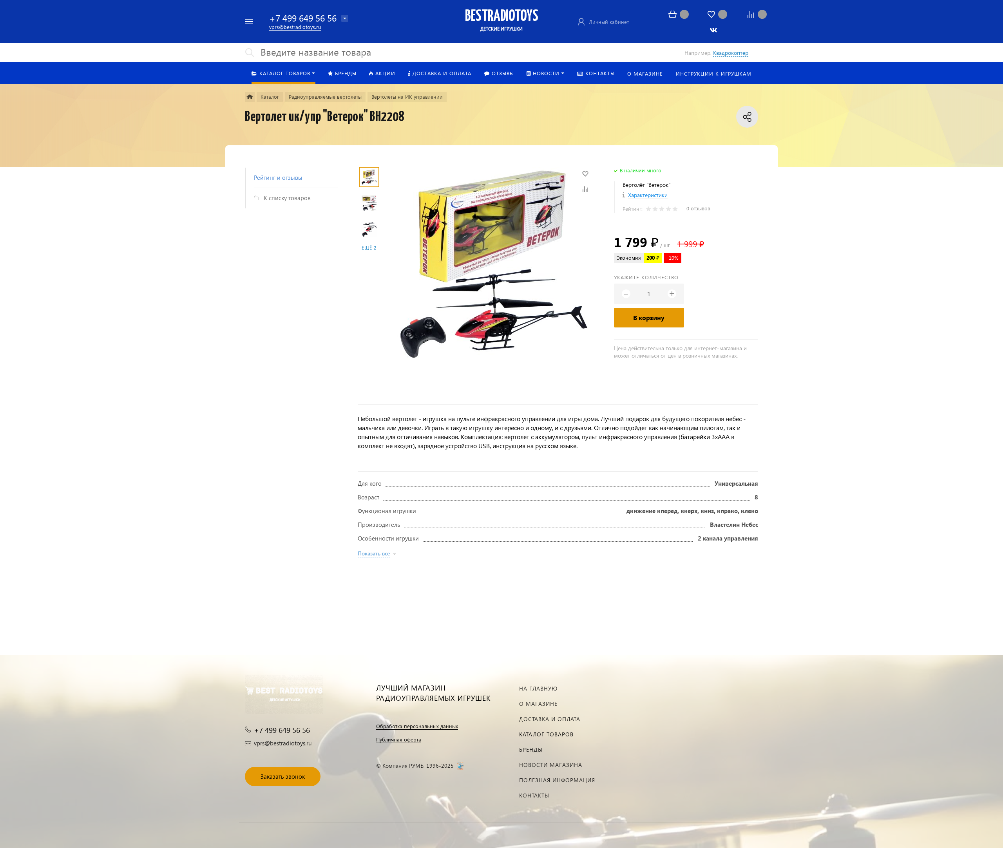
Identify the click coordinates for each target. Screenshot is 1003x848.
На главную (538, 688)
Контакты (534, 795)
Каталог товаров (546, 734)
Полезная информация (557, 780)
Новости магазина (550, 764)
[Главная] (250, 97)
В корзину (648, 317)
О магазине (538, 703)
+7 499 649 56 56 (303, 18)
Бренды (531, 749)
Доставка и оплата (549, 719)
